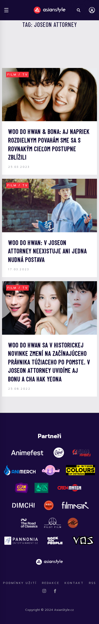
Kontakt (74, 583)
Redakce (50, 583)
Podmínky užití (20, 583)
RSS (92, 583)
